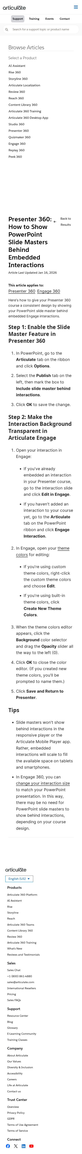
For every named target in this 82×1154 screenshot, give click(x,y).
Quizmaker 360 (20, 137)
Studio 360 (16, 124)
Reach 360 (16, 98)
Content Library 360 (23, 105)
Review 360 (17, 92)
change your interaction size (43, 783)
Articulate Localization (24, 85)
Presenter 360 (19, 131)
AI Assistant (17, 66)
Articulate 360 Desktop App (28, 118)
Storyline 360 (18, 79)
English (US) (21, 879)
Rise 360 (15, 72)
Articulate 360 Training (25, 111)
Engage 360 (17, 144)
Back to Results (65, 222)
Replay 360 (17, 150)
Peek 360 (15, 157)
